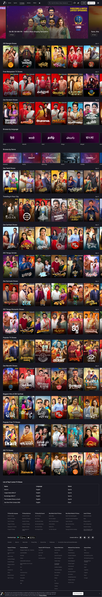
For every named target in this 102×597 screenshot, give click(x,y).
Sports (15, 3)
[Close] (99, 593)
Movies (29, 3)
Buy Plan (92, 3)
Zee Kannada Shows (10, 281)
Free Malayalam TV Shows (12, 72)
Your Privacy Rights (78, 593)
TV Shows (22, 3)
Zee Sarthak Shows (10, 225)
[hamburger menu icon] (98, 3)
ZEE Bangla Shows (10, 43)
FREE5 (34, 3)
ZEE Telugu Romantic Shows (13, 309)
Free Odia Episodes (10, 535)
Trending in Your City (11, 196)
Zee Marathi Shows (10, 366)
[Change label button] (78, 3)
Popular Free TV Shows (11, 422)
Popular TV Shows (9, 338)
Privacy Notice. (43, 595)
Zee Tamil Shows (9, 168)
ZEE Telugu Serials (10, 253)
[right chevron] (100, 57)
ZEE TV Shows (8, 450)
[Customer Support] (75, 3)
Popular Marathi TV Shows (13, 557)
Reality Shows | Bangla (11, 478)
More (96, 43)
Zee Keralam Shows (10, 100)
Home (9, 3)
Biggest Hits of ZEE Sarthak (13, 394)
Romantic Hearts (9, 507)
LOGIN (83, 3)
